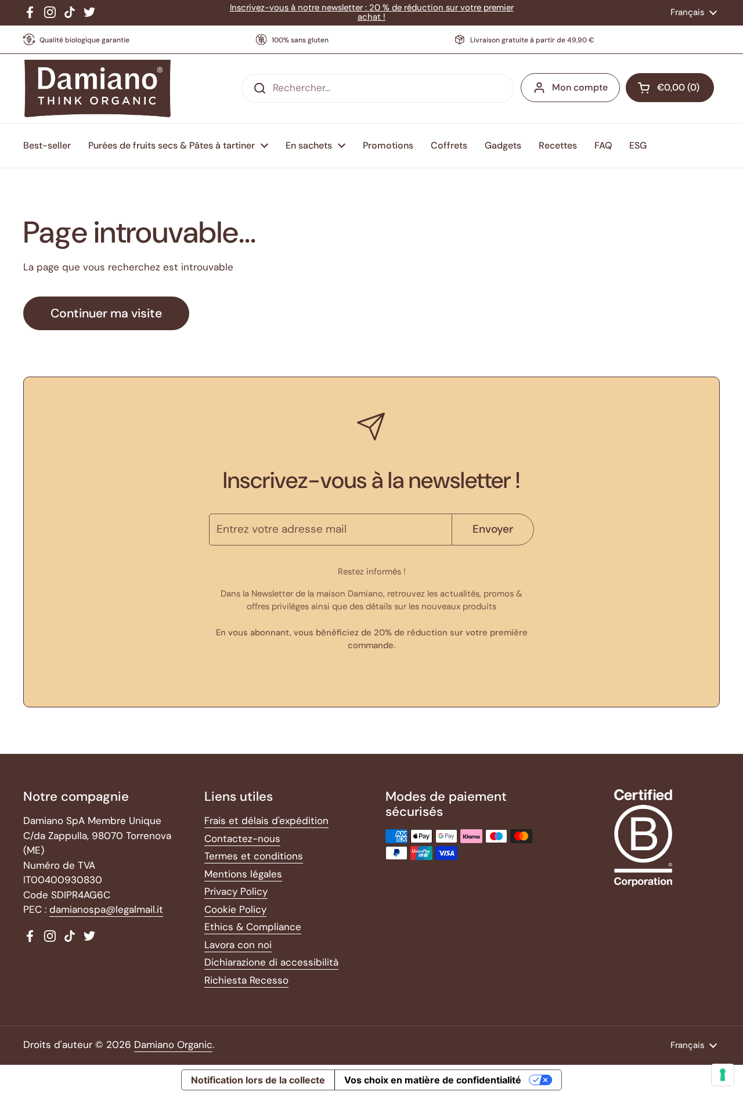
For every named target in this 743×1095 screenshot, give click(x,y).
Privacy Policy (236, 891)
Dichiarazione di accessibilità (271, 962)
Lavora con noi (238, 944)
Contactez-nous (242, 838)
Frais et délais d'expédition (266, 820)
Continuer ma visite (106, 313)
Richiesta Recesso (246, 980)
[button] (670, 87)
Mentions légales (243, 874)
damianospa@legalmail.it (106, 909)
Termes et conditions (253, 856)
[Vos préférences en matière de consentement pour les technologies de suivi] (723, 1075)
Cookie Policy (235, 909)
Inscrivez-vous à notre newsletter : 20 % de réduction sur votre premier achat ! (372, 12)
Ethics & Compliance (252, 926)
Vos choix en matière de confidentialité (432, 1080)
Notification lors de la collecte (258, 1080)
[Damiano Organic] (97, 89)
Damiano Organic (173, 1044)
